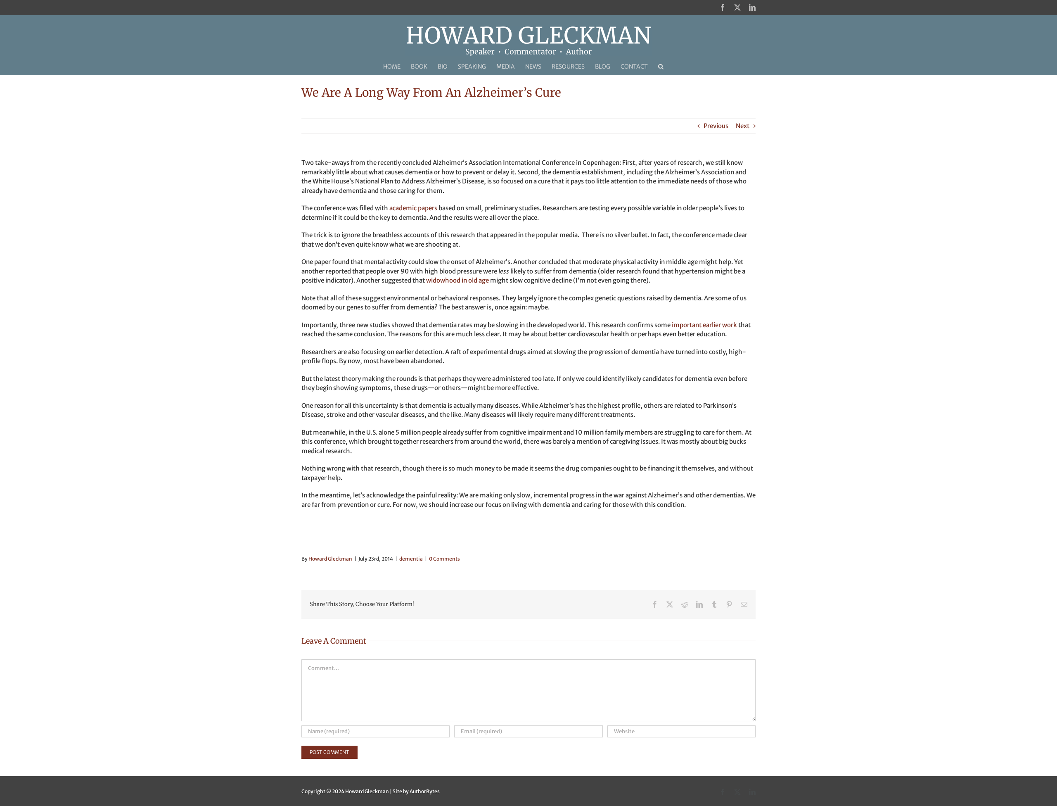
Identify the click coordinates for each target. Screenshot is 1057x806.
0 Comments (444, 559)
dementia (411, 559)
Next (742, 126)
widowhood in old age (457, 280)
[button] (661, 66)
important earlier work (704, 325)
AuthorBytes (425, 791)
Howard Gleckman (330, 559)
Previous (716, 126)
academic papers (413, 208)
